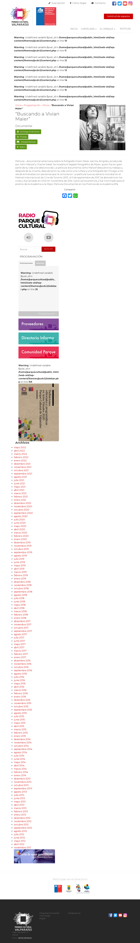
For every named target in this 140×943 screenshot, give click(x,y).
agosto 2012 (20, 831)
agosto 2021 (20, 477)
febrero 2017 (21, 654)
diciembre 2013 (22, 778)
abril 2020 (19, 529)
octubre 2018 (21, 588)
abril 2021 (19, 490)
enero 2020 (20, 539)
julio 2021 (19, 480)
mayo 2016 (19, 683)
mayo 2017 (20, 644)
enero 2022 (20, 460)
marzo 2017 (20, 650)
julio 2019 (19, 559)
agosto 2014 (20, 752)
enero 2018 (20, 618)
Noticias (125, 28)
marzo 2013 (20, 808)
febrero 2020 (21, 536)
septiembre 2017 (23, 631)
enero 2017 (20, 657)
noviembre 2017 (22, 624)
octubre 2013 (21, 785)
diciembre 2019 (22, 542)
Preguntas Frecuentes (49, 913)
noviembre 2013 (22, 782)
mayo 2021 (20, 487)
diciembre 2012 (22, 818)
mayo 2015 (19, 723)
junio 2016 (19, 680)
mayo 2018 (20, 605)
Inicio (74, 29)
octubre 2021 (21, 470)
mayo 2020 (20, 526)
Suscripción (58, 3)
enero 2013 (20, 814)
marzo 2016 (20, 690)
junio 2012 (19, 837)
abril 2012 (19, 844)
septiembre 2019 (23, 552)
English (43, 918)
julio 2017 (19, 637)
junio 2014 (19, 759)
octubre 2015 (21, 706)
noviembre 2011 (22, 847)
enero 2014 (20, 775)
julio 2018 (19, 598)
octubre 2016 (21, 667)
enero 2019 (20, 578)
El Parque (106, 29)
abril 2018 (19, 608)
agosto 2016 (20, 673)
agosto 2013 (20, 792)
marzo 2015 (20, 729)
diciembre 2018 (22, 582)
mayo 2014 (20, 762)
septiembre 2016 (23, 670)
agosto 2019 (20, 555)
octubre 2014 (21, 746)
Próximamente (26, 263)
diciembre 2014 (22, 739)
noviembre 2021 (22, 467)
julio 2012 (19, 834)
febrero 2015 (21, 732)
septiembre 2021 (23, 473)
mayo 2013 (20, 801)
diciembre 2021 (22, 464)
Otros (46, 105)
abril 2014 (19, 765)
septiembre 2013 (23, 788)
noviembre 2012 (22, 821)
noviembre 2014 (22, 742)
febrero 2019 (21, 575)
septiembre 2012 (23, 828)
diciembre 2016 (22, 660)
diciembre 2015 (22, 700)
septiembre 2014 (23, 749)
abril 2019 (19, 568)
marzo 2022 (20, 454)
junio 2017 (19, 641)
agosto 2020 (21, 516)
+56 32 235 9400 (25, 938)
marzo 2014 (20, 769)
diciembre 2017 (22, 621)
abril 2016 (19, 687)
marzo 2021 (20, 493)
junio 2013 (19, 798)
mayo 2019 (20, 565)
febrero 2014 (21, 772)
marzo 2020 (20, 532)
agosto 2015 (20, 713)
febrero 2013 (21, 811)
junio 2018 (19, 601)
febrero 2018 (21, 614)
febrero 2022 (21, 457)
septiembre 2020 (23, 513)
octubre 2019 (21, 549)
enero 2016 (20, 696)
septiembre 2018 (23, 591)
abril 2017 (19, 647)
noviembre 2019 (22, 546)
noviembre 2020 (23, 506)
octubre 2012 (21, 824)
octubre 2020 (21, 509)
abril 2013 (19, 805)
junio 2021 (19, 483)
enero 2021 (20, 500)
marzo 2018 (20, 611)
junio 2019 (19, 562)
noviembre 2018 (23, 585)
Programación (32, 105)
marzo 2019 (20, 572)
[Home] (33, 16)
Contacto (100, 3)
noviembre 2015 (22, 703)
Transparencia (74, 913)
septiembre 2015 (23, 710)
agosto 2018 (20, 595)
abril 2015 (19, 726)
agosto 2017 (20, 634)
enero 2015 (20, 736)
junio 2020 (20, 523)
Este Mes (40, 263)
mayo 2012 (20, 841)
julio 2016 (19, 677)
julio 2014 (19, 755)
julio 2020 (19, 519)
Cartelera (87, 29)
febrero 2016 (21, 693)
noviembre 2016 (22, 664)
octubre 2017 (21, 628)
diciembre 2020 (22, 503)
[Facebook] (64, 196)
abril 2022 (19, 450)
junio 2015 (19, 719)
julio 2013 (19, 795)
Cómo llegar (79, 3)
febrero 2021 (21, 496)
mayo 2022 (20, 447)
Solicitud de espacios (118, 16)
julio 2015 (19, 716)
